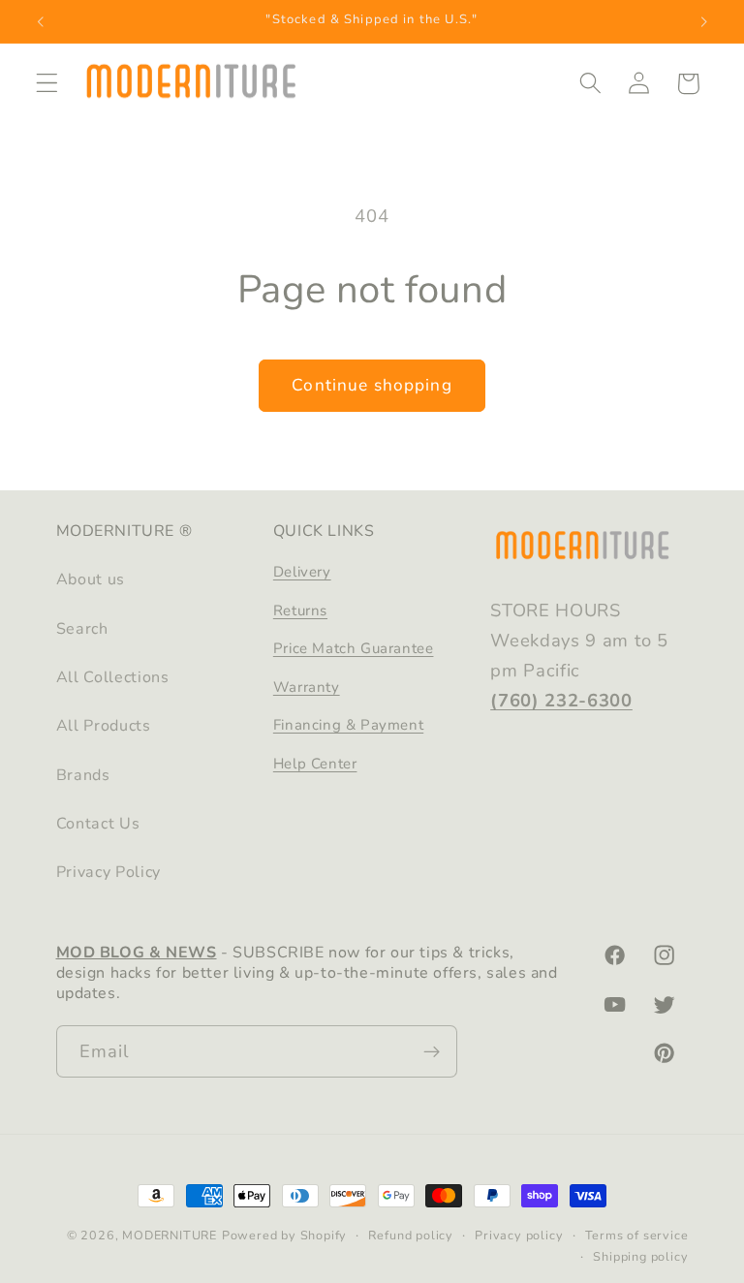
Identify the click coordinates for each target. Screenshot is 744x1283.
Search (82, 629)
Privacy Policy (109, 872)
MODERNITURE (169, 1235)
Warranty (306, 687)
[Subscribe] (431, 1051)
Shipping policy (640, 1256)
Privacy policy (519, 1235)
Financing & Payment (348, 725)
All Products (103, 725)
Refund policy (410, 1235)
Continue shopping (372, 385)
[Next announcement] (703, 21)
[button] (47, 84)
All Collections (113, 677)
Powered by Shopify (285, 1235)
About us (91, 579)
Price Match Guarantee (353, 648)
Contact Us (98, 823)
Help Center (315, 763)
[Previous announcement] (40, 21)
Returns (300, 610)
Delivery (302, 571)
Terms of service (637, 1235)
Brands (83, 775)
